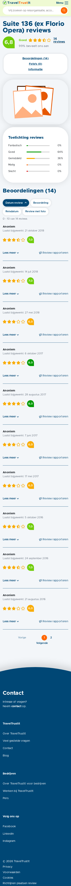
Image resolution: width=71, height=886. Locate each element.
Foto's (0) (35, 64)
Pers (5, 798)
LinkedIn (8, 833)
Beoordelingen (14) (35, 58)
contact (16, 706)
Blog (6, 755)
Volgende (42, 643)
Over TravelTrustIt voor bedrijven (24, 783)
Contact (8, 748)
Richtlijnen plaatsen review (20, 883)
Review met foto (35, 211)
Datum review (14, 203)
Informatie (35, 69)
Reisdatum (12, 211)
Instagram (9, 841)
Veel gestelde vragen (16, 740)
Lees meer (9, 252)
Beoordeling (40, 203)
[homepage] (16, 3)
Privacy (7, 866)
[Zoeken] (64, 10)
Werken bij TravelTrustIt (18, 791)
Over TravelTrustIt (14, 733)
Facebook (9, 826)
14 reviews (59, 40)
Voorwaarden (11, 872)
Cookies (8, 877)
